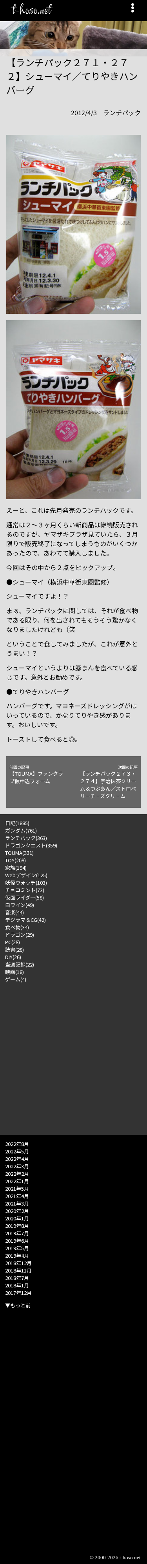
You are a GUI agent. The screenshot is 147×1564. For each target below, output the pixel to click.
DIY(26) (13, 957)
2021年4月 (17, 1196)
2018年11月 (18, 1270)
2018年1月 (17, 1285)
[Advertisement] (73, 1056)
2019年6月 (17, 1240)
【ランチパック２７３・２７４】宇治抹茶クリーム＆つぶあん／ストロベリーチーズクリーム (109, 782)
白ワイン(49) (19, 905)
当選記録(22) (19, 964)
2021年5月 (17, 1188)
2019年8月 (17, 1225)
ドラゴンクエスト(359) (31, 845)
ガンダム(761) (21, 830)
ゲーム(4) (15, 979)
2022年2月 (17, 1173)
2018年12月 (18, 1263)
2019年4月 (17, 1255)
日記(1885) (17, 823)
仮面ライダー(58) (24, 897)
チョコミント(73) (24, 890)
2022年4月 (17, 1158)
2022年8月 (17, 1144)
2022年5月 (17, 1151)
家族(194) (16, 867)
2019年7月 (17, 1233)
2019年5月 (17, 1248)
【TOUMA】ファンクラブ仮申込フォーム (36, 774)
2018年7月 (17, 1278)
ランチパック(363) (26, 838)
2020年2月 (17, 1211)
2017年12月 (18, 1292)
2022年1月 (17, 1181)
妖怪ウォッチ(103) (26, 882)
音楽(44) (14, 912)
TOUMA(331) (19, 852)
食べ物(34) (17, 927)
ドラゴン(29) (19, 934)
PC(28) (12, 942)
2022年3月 (17, 1166)
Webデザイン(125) (26, 875)
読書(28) (14, 949)
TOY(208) (15, 860)
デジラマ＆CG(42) (25, 919)
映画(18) (14, 972)
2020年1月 (17, 1218)
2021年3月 (17, 1203)
